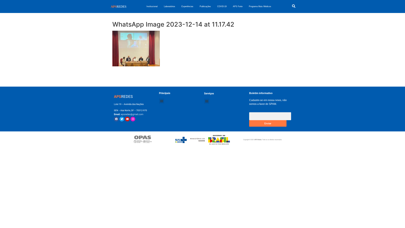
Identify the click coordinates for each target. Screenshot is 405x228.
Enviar (267, 123)
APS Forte (238, 6)
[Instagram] (133, 119)
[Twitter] (121, 119)
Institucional (152, 6)
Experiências (187, 6)
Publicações (205, 6)
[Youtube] (127, 119)
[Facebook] (116, 119)
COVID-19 (222, 6)
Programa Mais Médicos (260, 6)
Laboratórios (169, 6)
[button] (161, 101)
